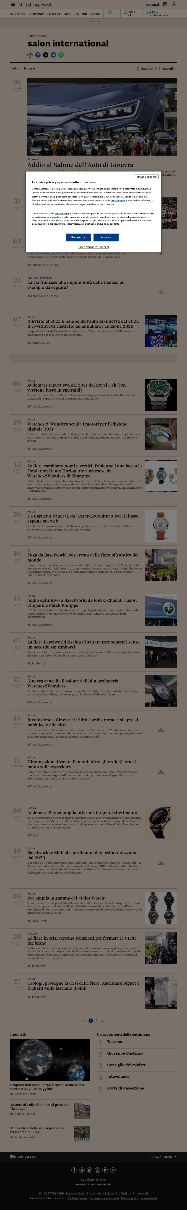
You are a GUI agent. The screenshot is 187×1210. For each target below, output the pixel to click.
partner (149, 213)
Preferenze (78, 237)
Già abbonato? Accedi (93, 247)
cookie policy (119, 200)
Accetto (106, 237)
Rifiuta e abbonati (146, 176)
